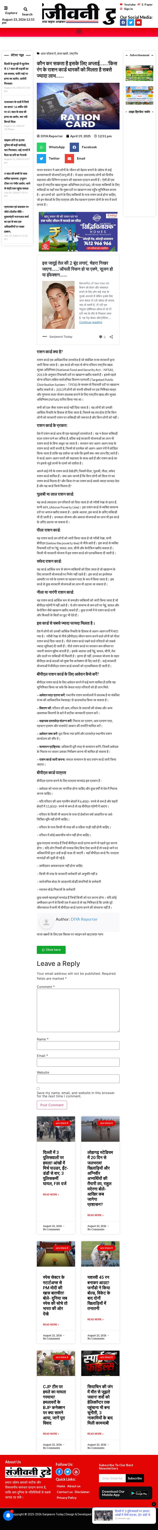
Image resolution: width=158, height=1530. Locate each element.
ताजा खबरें (62, 53)
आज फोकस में (48, 53)
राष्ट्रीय (73, 53)
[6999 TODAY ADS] (139, 80)
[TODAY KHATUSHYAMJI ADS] (139, 103)
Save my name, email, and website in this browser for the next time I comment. (76, 1094)
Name (43, 1039)
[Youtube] (138, 22)
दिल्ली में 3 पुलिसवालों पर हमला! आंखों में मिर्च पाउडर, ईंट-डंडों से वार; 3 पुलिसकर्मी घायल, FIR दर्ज (55, 1168)
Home (61, 1486)
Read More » (51, 1194)
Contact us (65, 1492)
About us (73, 1486)
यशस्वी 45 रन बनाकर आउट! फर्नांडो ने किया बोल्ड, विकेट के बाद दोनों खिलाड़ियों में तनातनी (98, 1293)
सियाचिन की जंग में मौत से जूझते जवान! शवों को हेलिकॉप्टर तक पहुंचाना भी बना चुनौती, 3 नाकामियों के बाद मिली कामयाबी (100, 1405)
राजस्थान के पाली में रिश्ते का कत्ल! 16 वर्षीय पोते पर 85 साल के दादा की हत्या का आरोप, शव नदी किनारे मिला (16, 111)
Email (42, 1055)
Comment (46, 986)
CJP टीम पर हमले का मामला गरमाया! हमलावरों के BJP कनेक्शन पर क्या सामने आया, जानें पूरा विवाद (54, 1405)
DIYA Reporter (84, 919)
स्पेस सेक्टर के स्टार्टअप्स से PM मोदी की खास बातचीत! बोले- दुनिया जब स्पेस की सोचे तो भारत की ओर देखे (55, 1295)
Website (43, 1072)
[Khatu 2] (78, 252)
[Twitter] (131, 22)
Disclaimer (82, 1492)
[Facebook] (123, 22)
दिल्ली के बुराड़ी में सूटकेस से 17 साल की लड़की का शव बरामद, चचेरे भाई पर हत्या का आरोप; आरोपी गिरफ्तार (16, 73)
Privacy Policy (67, 1497)
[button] (25, 9)
